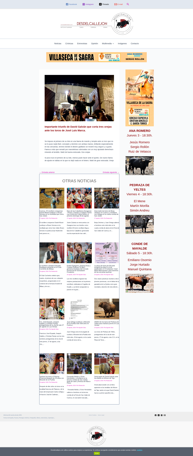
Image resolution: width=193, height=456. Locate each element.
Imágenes (122, 43)
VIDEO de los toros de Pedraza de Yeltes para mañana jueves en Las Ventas (106, 323)
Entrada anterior (47, 172)
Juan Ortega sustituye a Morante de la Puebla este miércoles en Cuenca (78, 323)
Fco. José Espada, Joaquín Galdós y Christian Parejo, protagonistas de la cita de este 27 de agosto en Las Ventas (52, 324)
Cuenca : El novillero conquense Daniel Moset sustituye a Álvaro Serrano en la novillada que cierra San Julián (52, 213)
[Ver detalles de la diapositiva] (139, 165)
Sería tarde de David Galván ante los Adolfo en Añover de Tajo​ (106, 377)
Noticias (57, 43)
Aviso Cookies (93, 415)
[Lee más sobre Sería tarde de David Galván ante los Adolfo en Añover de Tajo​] (106, 363)
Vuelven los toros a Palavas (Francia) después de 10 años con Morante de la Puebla (52, 378)
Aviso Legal (101, 415)
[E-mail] (165, 415)
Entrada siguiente (111, 172)
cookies (139, 450)
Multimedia (107, 43)
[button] (128, 4)
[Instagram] (162, 415)
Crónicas (69, 43)
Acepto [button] (97, 453)
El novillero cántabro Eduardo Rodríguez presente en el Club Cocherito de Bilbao (50, 267)
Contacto (135, 43)
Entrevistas (82, 43)
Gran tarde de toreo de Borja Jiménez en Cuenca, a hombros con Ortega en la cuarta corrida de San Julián (106, 213)
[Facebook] (156, 415)
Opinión (94, 43)
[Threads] (159, 415)
